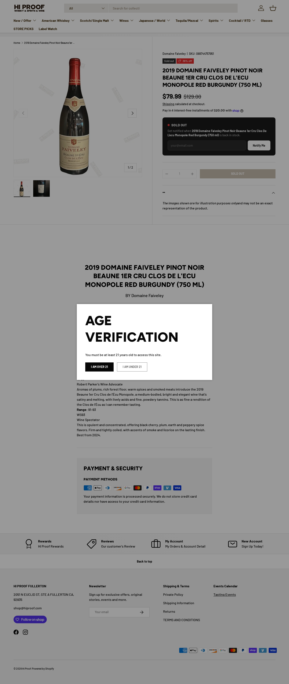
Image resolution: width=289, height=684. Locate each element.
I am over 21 (99, 367)
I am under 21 (132, 367)
